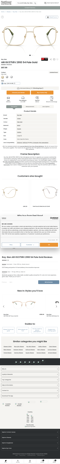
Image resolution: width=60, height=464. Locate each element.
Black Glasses (7, 349)
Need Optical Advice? (53, 3)
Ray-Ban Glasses (31, 346)
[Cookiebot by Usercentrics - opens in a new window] (51, 218)
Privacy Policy (22, 455)
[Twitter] (21, 362)
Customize (29, 244)
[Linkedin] (34, 362)
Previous (4, 282)
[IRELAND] (32, 419)
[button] (30, 55)
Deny (11, 244)
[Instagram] (25, 362)
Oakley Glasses (42, 346)
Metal (18, 125)
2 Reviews (9, 64)
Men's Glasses (41, 349)
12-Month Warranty (30, 8)
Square (19, 129)
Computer (36, 142)
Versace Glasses (41, 353)
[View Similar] (54, 59)
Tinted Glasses (7, 353)
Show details (51, 240)
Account (18, 462)
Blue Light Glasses (19, 346)
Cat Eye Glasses (52, 349)
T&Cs (16, 455)
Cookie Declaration (31, 455)
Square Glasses (30, 353)
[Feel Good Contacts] (6, 3)
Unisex (19, 118)
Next (11, 282)
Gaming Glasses (18, 353)
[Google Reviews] (19, 405)
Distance (19, 142)
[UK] (28, 418)
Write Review (49, 282)
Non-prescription (43, 142)
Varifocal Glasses (30, 349)
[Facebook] (16, 362)
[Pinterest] (39, 362)
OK (49, 244)
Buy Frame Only (42, 93)
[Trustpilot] (7, 405)
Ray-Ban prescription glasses (11, 161)
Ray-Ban (19, 115)
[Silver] (11, 78)
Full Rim (19, 132)
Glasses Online (8, 346)
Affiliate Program (41, 455)
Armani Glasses (52, 353)
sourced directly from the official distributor (32, 146)
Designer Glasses (18, 349)
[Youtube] (30, 362)
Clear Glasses (52, 346)
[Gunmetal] (7, 78)
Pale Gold (19, 122)
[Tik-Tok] (43, 361)
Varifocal (25, 142)
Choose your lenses (18, 93)
